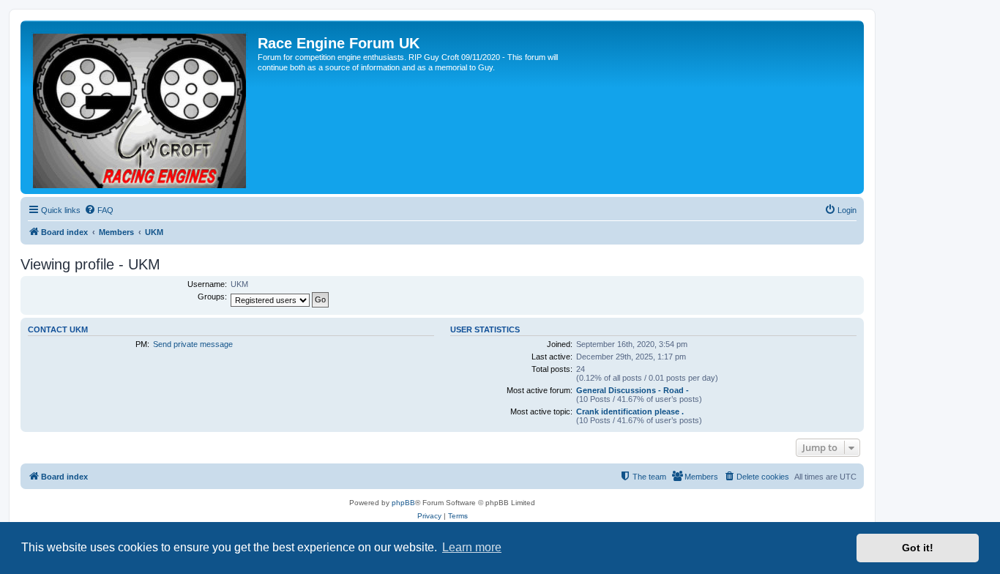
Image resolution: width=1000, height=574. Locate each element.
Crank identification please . (630, 411)
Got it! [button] (917, 548)
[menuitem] (98, 210)
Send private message (193, 344)
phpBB (403, 503)
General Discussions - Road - (632, 390)
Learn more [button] (471, 547)
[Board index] (141, 107)
